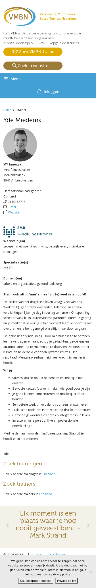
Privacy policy (66, 580)
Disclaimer (57, 554)
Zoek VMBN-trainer (37, 51)
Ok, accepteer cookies (35, 580)
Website (14, 212)
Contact (37, 554)
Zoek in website (32, 65)
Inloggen (51, 91)
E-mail (12, 207)
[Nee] (90, 572)
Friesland (48, 474)
